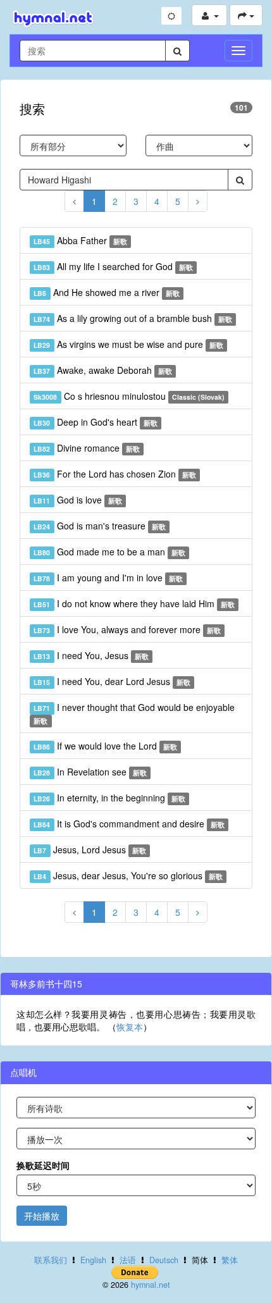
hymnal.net (150, 1284)
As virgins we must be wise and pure (128, 344)
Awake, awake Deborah (103, 370)
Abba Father (80, 240)
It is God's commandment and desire (129, 823)
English (93, 1260)
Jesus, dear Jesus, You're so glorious (128, 875)
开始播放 (41, 1215)
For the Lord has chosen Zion (115, 473)
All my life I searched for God (113, 266)
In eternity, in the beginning (109, 797)
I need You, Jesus (91, 655)
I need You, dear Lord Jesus (112, 681)
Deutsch (163, 1260)
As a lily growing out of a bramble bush (133, 318)
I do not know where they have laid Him (134, 603)
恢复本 (129, 1026)
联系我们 (50, 1260)
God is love (78, 499)
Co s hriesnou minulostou (129, 396)
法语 (128, 1260)
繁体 (229, 1260)
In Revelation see (90, 771)
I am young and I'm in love (108, 577)
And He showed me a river (107, 292)
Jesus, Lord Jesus (90, 849)
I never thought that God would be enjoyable (134, 713)
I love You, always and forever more (127, 629)
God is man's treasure (100, 525)
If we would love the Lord (105, 745)
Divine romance (87, 448)
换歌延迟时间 (43, 1165)
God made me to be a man (109, 551)
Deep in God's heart (96, 422)
